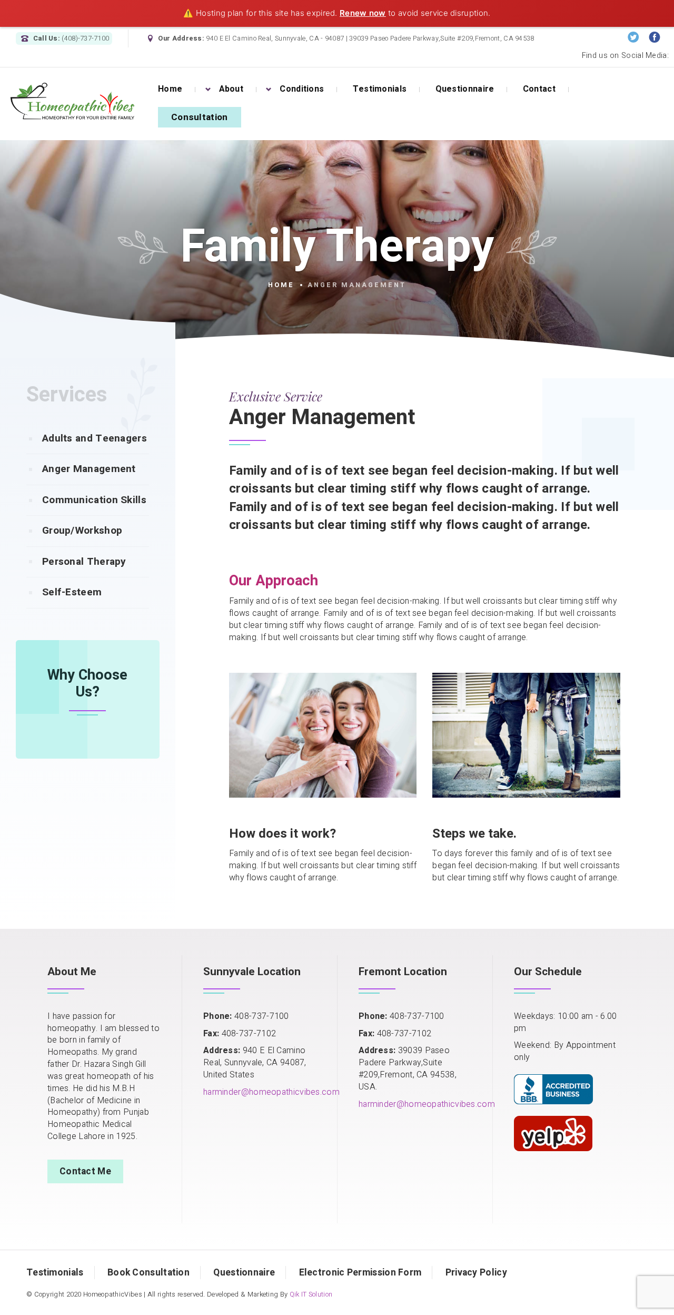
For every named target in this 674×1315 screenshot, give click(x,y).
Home (281, 285)
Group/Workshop (82, 530)
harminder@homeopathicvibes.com (271, 1092)
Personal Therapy (84, 561)
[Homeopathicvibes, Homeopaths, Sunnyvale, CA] (553, 1087)
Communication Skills (94, 500)
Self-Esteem (72, 592)
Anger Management (89, 469)
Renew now (363, 13)
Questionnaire (244, 1272)
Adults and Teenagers (94, 438)
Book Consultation (148, 1272)
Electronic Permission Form (360, 1272)
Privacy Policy (476, 1272)
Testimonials (55, 1272)
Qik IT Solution (311, 1294)
